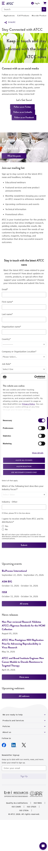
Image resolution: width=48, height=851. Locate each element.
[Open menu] (3, 3)
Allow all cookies (24, 460)
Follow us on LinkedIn (22, 112)
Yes (6, 526)
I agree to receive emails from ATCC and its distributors (22, 520)
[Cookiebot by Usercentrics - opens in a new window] (34, 377)
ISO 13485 (16, 806)
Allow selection (24, 466)
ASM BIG (7, 581)
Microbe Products (39, 15)
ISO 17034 (24, 810)
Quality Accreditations (17, 803)
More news (24, 677)
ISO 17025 (31, 806)
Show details (37, 452)
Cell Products (23, 15)
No (6, 529)
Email (5, 289)
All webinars (24, 696)
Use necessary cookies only (24, 472)
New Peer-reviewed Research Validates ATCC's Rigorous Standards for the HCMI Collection (23, 625)
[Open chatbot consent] (43, 846)
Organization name (11, 326)
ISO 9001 (38, 803)
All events (24, 603)
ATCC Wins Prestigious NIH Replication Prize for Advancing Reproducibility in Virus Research (23, 643)
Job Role (6, 364)
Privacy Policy (28, 404)
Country (6, 339)
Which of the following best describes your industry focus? (23, 488)
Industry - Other (9, 501)
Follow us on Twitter (22, 106)
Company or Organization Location (19, 351)
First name (7, 301)
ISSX (4, 592)
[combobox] (22, 9)
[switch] (41, 428)
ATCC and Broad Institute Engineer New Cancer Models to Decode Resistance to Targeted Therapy (23, 661)
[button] (44, 9)
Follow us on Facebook (24, 117)
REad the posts (14, 155)
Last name (7, 314)
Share (12, 22)
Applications (9, 15)
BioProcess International (14, 571)
